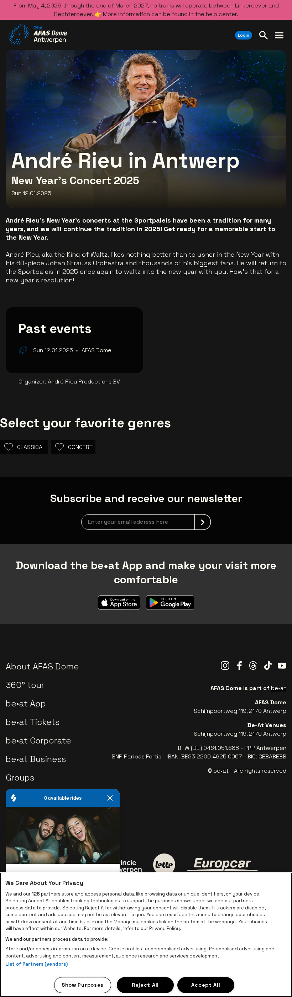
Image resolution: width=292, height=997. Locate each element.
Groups (20, 777)
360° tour (25, 684)
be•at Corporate (38, 740)
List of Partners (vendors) (36, 964)
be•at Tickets (32, 721)
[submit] (202, 522)
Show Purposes (83, 985)
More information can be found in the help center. (170, 14)
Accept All (205, 985)
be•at (278, 688)
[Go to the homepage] (38, 35)
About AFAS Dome (42, 666)
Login (243, 35)
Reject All (145, 985)
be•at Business (36, 758)
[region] (146, 934)
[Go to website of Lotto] (164, 865)
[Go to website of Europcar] (222, 864)
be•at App (26, 703)
